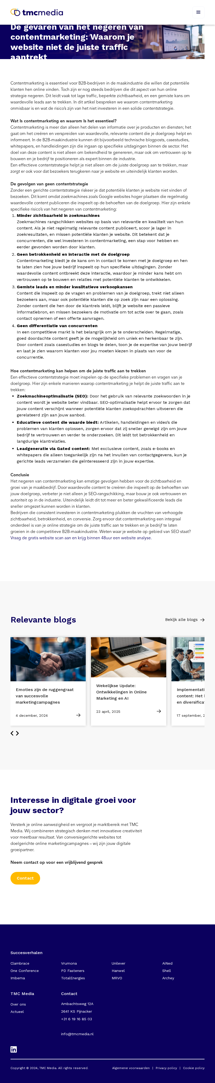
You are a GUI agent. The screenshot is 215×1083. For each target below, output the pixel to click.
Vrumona (69, 963)
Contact (25, 878)
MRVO (117, 978)
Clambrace (19, 963)
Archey (168, 978)
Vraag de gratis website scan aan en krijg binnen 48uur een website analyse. (81, 538)
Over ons (18, 1004)
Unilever (118, 963)
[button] (198, 12)
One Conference (24, 971)
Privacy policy (166, 1068)
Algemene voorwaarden (131, 1068)
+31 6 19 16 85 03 (76, 1019)
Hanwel (118, 971)
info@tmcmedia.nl (77, 1034)
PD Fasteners (72, 971)
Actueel (17, 1011)
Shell (166, 971)
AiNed (167, 963)
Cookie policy (194, 1068)
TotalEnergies (73, 978)
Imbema (17, 978)
